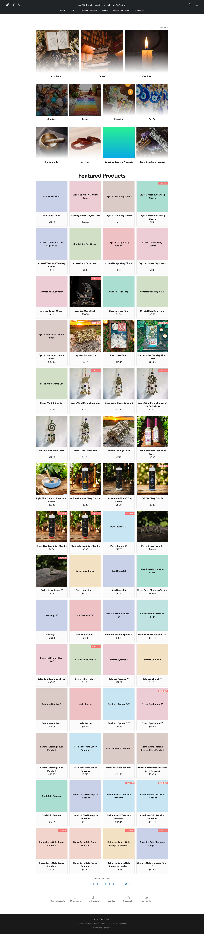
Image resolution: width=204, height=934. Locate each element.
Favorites (111, 901)
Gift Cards (146, 901)
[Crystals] (52, 100)
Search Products (58, 901)
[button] (102, 5)
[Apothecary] (57, 51)
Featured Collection (89, 10)
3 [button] (97, 884)
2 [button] (93, 884)
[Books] (102, 51)
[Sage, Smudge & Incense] (152, 142)
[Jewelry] (85, 142)
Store (72, 10)
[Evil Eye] (152, 100)
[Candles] (146, 51)
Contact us (139, 10)
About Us (110, 924)
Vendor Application (121, 10)
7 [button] (113, 884)
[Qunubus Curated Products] (119, 142)
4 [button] (101, 884)
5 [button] (105, 884)
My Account (75, 901)
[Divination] (119, 100)
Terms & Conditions (84, 924)
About (62, 10)
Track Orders (93, 901)
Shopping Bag (129, 901)
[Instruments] (52, 142)
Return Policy (99, 924)
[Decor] (85, 100)
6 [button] (109, 884)
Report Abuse (121, 924)
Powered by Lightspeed (102, 928)
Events (105, 10)
